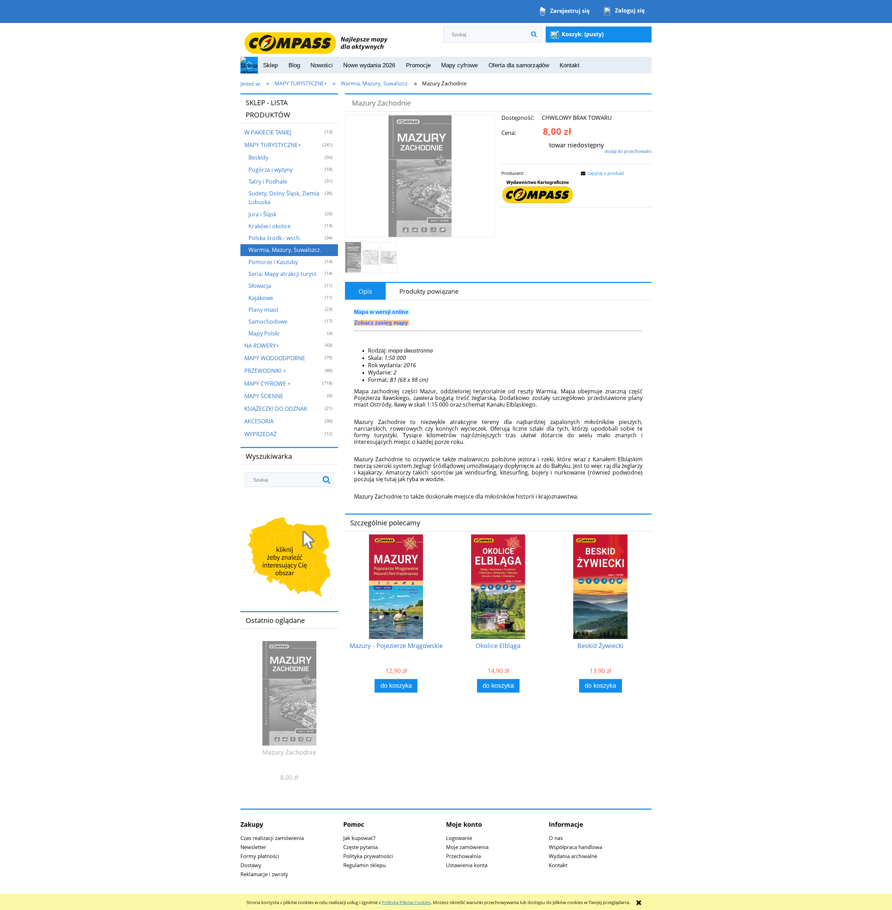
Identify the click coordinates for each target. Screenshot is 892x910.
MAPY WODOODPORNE (274, 358)
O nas (556, 837)
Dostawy (250, 865)
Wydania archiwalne (573, 856)
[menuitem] (270, 65)
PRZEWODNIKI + (265, 371)
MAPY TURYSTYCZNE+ (272, 145)
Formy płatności (259, 856)
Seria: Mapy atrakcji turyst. (283, 274)
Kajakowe (260, 298)
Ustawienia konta (466, 865)
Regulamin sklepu (364, 865)
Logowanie (459, 837)
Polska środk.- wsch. (274, 238)
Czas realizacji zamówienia (272, 837)
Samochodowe (267, 321)
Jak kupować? (359, 837)
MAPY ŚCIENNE (263, 396)
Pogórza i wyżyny (270, 169)
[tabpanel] (498, 404)
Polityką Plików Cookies (406, 902)
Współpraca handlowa (575, 846)
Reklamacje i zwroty (264, 874)
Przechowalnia (463, 856)
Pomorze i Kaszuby (273, 262)
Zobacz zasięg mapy (381, 323)
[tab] (365, 291)
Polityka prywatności (368, 856)
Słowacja (259, 286)
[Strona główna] (315, 39)
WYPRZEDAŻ (260, 434)
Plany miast (263, 310)
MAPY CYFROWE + (267, 383)
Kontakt (558, 865)
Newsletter (253, 846)
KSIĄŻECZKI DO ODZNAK (275, 408)
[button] (601, 173)
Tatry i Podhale (267, 181)
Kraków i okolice (269, 226)
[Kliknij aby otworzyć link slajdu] (289, 558)
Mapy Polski (263, 333)
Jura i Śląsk (262, 214)
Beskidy (258, 157)
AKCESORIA (259, 421)
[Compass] (537, 192)
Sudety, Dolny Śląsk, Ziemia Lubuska (284, 198)
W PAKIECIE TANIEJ (267, 132)
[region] (289, 558)
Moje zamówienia (467, 846)
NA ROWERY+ (261, 345)
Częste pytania (360, 846)
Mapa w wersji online (381, 312)
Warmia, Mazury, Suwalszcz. (284, 250)
